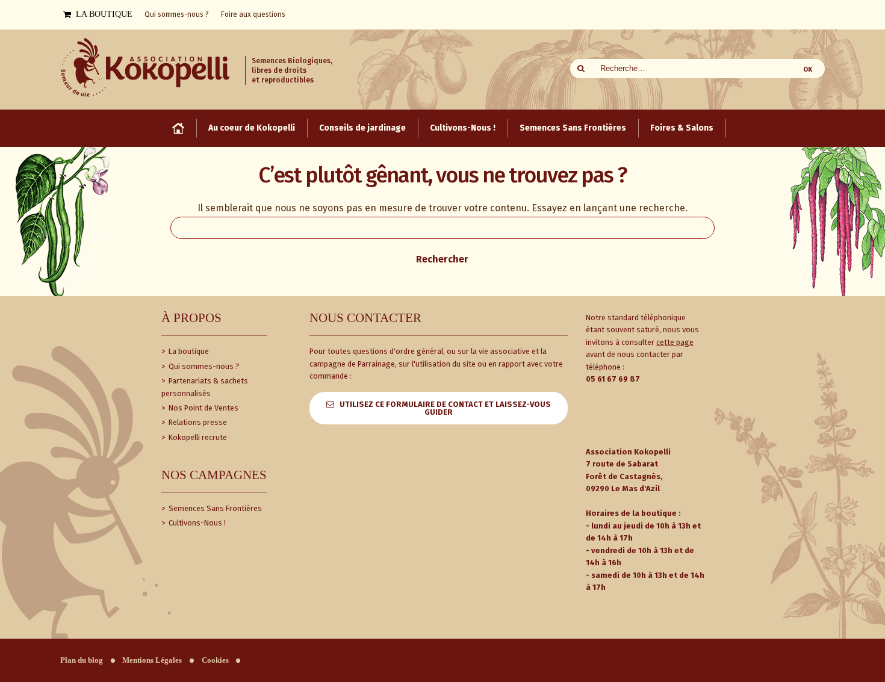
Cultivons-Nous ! (196, 522)
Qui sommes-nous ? (203, 366)
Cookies (215, 660)
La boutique (188, 351)
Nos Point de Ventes (202, 407)
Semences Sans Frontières (214, 508)
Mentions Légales (152, 660)
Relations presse (197, 422)
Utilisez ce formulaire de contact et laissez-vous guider (445, 408)
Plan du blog (81, 660)
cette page (675, 342)
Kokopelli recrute (197, 437)
